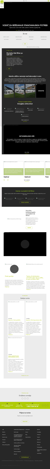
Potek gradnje (39, 447)
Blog (26, 434)
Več (25, 44)
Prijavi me (25, 421)
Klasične (3, 432)
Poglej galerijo (25, 202)
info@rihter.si (7, 406)
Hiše (3, 429)
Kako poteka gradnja (6, 444)
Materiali (15, 454)
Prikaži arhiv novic (25, 375)
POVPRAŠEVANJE (25, 457)
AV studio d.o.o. (31, 460)
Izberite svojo (4, 437)
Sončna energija (17, 449)
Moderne (4, 434)
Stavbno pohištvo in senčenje (19, 442)
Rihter (38, 429)
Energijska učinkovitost (19, 429)
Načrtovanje (16, 432)
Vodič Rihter (39, 453)
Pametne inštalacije (17, 451)
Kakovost (38, 439)
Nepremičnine (28, 437)
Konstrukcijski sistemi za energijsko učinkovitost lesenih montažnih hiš (18, 435)
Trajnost (38, 437)
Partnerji (38, 444)
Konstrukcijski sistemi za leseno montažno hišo (18, 440)
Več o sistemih (27, 180)
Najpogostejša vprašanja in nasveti (42, 450)
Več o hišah (27, 152)
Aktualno (27, 429)
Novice (26, 432)
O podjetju (39, 432)
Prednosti (38, 434)
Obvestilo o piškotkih (38, 460)
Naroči (29, 227)
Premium (3, 439)
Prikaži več (14, 170)
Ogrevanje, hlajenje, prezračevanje (17, 446)
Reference (39, 442)
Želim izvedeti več (25, 120)
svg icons (9, 465)
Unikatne (3, 442)
